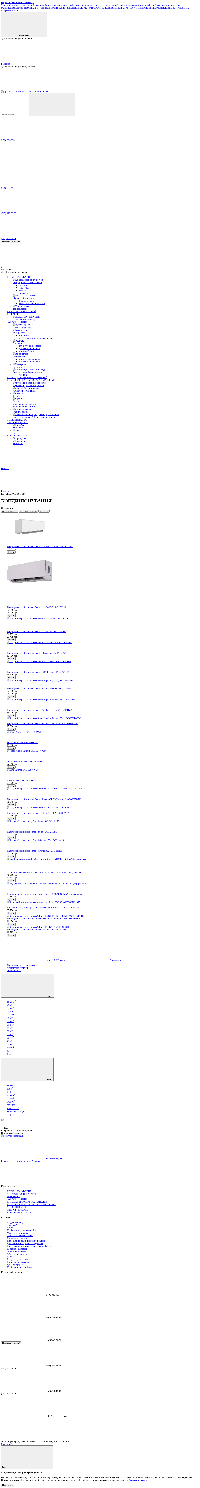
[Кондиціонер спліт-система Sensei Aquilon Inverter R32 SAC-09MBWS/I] (103, 718)
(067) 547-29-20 (8, 238)
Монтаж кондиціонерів (59, 5)
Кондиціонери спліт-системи (21, 965)
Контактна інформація (153, 7)
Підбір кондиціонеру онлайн (33, 5)
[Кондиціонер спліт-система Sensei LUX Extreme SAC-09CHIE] (103, 661)
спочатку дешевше (28, 511)
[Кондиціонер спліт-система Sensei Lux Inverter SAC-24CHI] (103, 618)
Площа (49, 996)
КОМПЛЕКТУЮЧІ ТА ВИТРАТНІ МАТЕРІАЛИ (31, 380)
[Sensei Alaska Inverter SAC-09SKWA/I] (103, 751)
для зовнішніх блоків (29, 348)
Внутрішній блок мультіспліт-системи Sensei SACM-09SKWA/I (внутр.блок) (45, 894)
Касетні (22, 290)
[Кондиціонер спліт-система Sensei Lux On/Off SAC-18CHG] (103, 574)
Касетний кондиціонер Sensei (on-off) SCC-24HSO (32, 832)
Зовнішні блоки (26, 301)
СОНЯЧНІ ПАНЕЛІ (17, 420)
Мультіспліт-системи (17, 968)
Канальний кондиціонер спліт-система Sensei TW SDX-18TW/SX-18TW (43, 907)
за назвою (44, 511)
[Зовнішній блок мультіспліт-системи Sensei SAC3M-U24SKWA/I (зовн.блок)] (103, 859)
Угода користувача (138, 1480)
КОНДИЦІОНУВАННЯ (19, 277)
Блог (118, 7)
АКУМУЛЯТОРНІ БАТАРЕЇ (21, 311)
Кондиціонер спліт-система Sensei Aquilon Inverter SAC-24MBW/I (39, 710)
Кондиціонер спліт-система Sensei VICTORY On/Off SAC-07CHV (40, 546)
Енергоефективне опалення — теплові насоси (33, 7)
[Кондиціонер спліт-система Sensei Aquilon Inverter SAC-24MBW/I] (103, 699)
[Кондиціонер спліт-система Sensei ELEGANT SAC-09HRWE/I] (103, 807)
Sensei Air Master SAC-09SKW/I (22, 742)
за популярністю (9, 511)
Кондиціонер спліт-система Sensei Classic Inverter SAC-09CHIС (38, 653)
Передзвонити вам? (11, 241)
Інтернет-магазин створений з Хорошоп (21, 1161)
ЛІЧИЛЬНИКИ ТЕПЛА (19, 435)
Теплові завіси (14, 970)
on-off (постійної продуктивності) (35, 338)
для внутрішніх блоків (30, 346)
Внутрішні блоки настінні (32, 303)
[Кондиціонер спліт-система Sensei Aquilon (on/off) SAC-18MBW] (103, 680)
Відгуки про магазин (131, 7)
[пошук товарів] (52, 104)
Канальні (23, 293)
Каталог (15, 5)
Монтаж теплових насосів (84, 5)
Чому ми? (6, 5)
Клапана (23, 375)
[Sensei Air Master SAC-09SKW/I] (103, 732)
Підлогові (24, 287)
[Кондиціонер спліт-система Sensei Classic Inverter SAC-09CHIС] (103, 642)
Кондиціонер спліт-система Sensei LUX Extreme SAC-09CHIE (38, 672)
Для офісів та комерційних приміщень (136, 5)
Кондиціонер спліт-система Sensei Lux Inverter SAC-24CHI (36, 631)
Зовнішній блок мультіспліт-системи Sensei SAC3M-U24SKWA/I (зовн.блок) (45, 872)
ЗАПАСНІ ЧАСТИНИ (18, 322)
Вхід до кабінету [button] (15, 1222)
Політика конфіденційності (20, 1267)
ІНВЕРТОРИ (13, 314)
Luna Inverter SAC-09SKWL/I (21, 780)
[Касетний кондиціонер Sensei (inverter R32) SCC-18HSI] (103, 840)
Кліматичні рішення (107, 5)
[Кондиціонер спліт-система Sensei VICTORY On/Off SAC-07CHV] (103, 526)
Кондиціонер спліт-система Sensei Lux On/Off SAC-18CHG (36, 607)
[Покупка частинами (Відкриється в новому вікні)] (12, 1135)
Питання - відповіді (66, 7)
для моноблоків (26, 351)
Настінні (23, 285)
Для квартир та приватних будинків (25, 1243)
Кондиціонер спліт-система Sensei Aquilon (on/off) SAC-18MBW (39, 688)
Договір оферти (172, 7)
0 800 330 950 (8, 140)
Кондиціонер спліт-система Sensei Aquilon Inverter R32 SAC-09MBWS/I (42, 723)
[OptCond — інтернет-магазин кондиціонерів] (15, 1125)
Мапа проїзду (8, 1444)
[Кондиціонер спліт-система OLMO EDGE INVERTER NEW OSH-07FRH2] (103, 916)
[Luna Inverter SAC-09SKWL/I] (103, 770)
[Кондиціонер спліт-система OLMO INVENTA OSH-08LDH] (103, 927)
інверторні (24, 335)
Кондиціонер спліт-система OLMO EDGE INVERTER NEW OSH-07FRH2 (44, 918)
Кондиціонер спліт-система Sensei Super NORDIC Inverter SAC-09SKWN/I (44, 799)
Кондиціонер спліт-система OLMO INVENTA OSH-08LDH (36, 929)
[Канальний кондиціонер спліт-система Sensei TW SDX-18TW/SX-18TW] (103, 902)
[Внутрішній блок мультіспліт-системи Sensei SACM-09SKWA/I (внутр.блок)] (103, 883)
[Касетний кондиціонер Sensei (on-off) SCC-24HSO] (103, 821)
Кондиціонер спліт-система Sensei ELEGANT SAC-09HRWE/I (38, 813)
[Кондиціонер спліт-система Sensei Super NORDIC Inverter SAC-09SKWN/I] (103, 788)
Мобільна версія (53, 1158)
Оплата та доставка (85, 7)
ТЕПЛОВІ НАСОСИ (17, 422)
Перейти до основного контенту (17, 2)
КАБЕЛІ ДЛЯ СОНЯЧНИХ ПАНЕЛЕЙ (27, 377)
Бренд (49, 1080)
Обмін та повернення (105, 7)
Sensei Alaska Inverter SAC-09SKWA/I (25, 761)
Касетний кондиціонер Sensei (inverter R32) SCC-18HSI (34, 851)
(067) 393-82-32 (8, 213)
